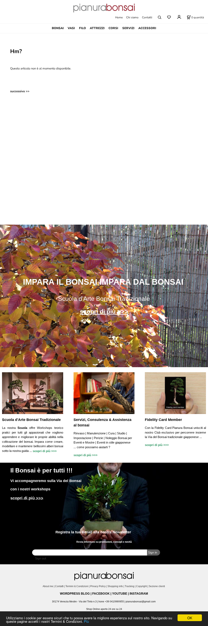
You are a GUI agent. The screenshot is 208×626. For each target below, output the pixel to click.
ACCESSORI (147, 28)
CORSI (113, 28)
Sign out (40, 558)
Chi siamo (132, 17)
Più (86, 621)
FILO (82, 28)
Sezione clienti (157, 586)
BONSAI (58, 28)
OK (189, 617)
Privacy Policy (98, 586)
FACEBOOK (101, 593)
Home (119, 17)
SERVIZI (128, 28)
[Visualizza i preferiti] (169, 17)
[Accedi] (179, 17)
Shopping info (115, 586)
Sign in (152, 552)
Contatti (147, 17)
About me (48, 586)
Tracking (129, 586)
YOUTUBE (119, 593)
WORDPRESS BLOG (75, 593)
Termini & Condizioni (76, 586)
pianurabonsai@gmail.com (141, 601)
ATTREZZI (97, 28)
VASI (71, 28)
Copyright (141, 586)
